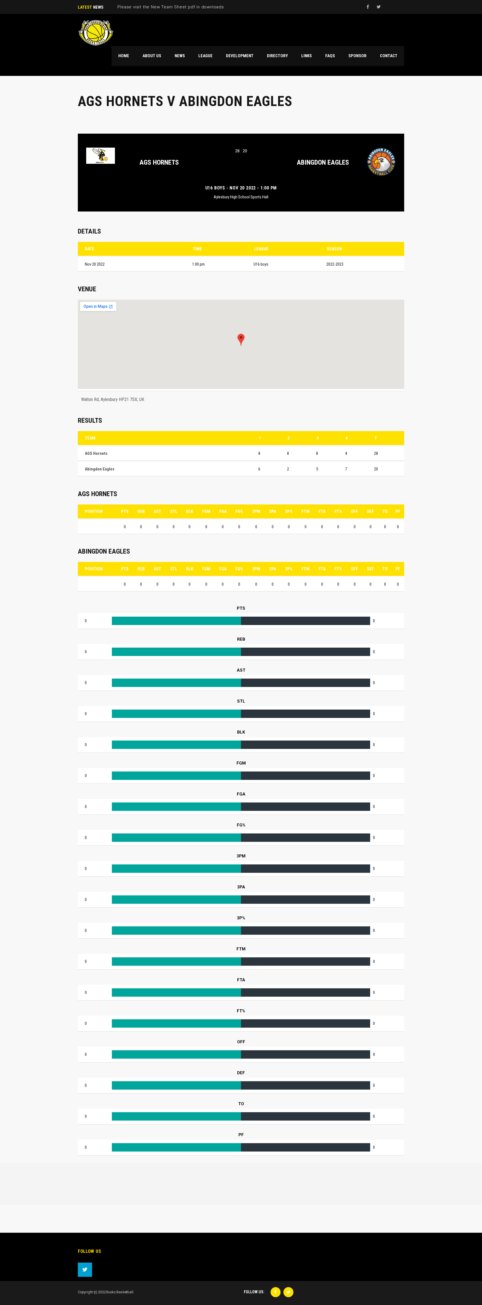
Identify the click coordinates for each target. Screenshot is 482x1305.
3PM (256, 511)
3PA (272, 511)
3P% (289, 511)
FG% (239, 511)
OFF (354, 511)
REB (141, 511)
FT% (338, 511)
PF (398, 511)
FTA (322, 511)
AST (157, 511)
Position (94, 511)
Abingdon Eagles (323, 162)
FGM (206, 511)
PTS (125, 511)
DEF (370, 511)
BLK (189, 511)
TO (385, 511)
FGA (222, 511)
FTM (306, 511)
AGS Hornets (159, 162)
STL (173, 511)
